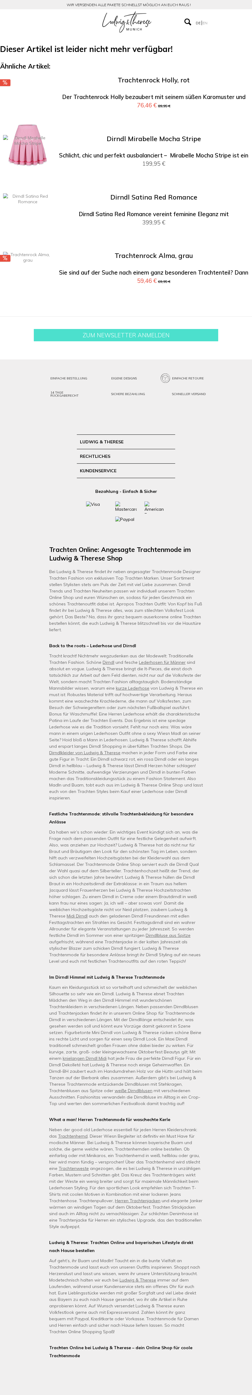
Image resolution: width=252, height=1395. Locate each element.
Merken (237, 90)
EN (205, 23)
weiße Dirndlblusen (133, 1090)
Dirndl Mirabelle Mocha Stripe (154, 139)
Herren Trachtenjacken (137, 1200)
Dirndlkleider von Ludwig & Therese (84, 752)
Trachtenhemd (73, 1136)
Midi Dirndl (77, 916)
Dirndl (108, 662)
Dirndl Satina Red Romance (153, 197)
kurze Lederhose (132, 688)
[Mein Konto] (218, 22)
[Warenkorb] (242, 22)
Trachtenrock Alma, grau (154, 256)
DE (199, 23)
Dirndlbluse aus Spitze (168, 935)
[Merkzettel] (230, 22)
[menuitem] (39, 22)
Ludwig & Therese (138, 1280)
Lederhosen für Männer (162, 662)
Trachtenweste (74, 1168)
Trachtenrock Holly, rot (154, 80)
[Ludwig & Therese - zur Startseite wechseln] (126, 22)
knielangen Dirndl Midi (85, 1058)
